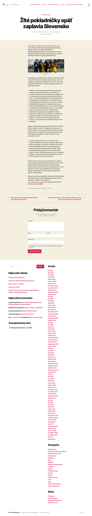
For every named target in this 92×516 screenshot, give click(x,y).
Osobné (50, 469)
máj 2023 (51, 353)
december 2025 (53, 286)
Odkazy (63, 4)
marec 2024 (51, 331)
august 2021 (52, 398)
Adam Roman (52, 449)
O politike (51, 466)
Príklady (50, 473)
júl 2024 (50, 322)
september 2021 (53, 396)
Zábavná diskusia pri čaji (28, 311)
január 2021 (51, 413)
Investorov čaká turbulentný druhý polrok (21, 280)
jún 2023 (50, 350)
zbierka (49, 188)
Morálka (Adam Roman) (55, 464)
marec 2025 (51, 305)
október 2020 (52, 420)
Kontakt (44, 4)
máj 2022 (51, 379)
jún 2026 (50, 273)
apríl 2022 (51, 381)
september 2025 (53, 292)
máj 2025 (51, 301)
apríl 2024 (51, 329)
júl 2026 (50, 270)
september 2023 (53, 344)
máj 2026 (51, 275)
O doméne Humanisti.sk (53, 4)
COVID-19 (32, 188)
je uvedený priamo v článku (42, 32)
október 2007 (52, 428)
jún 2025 (50, 299)
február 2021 (52, 411)
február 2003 (52, 430)
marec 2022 (51, 383)
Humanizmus (52, 456)
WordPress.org (52, 502)
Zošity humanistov (53, 486)
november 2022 (53, 366)
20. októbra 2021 (56, 32)
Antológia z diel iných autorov (57, 451)
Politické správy (53, 471)
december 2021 (53, 389)
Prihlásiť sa (51, 496)
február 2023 (52, 359)
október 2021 (52, 394)
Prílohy (50, 475)
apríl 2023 (51, 355)
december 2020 (53, 415)
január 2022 (51, 387)
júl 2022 (50, 374)
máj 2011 (51, 424)
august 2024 (52, 320)
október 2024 (52, 316)
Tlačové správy (46, 14)
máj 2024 (51, 327)
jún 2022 (50, 376)
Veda (49, 482)
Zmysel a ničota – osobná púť (34, 307)
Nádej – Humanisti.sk (15, 317)
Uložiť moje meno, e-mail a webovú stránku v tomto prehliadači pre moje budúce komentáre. (46, 246)
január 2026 (51, 283)
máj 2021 (51, 404)
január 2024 (51, 335)
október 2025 (52, 290)
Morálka (50, 462)
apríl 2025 (51, 303)
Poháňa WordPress (45, 512)
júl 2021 (50, 400)
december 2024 (53, 311)
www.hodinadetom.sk (34, 182)
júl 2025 (50, 296)
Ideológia (51, 458)
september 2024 (53, 318)
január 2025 (51, 309)
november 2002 (53, 433)
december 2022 (53, 363)
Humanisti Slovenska (35, 4)
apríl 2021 (51, 407)
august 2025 (52, 294)
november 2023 (53, 340)
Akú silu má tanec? (14, 287)
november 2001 (53, 435)
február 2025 (52, 307)
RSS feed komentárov (54, 500)
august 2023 (52, 346)
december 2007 (53, 426)
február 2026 (52, 281)
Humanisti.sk (16, 512)
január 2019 (51, 422)
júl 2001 (50, 437)
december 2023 (53, 337)
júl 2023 (50, 348)
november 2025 (53, 288)
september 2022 (53, 370)
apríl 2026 (51, 277)
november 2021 (53, 391)
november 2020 (53, 417)
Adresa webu (31, 239)
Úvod (49, 479)
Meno (29, 233)
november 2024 (53, 314)
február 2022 (52, 385)
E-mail (48, 233)
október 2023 (52, 342)
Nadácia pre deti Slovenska (41, 188)
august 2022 (52, 372)
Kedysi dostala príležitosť (16, 277)
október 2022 (52, 368)
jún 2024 (50, 324)
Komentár (30, 220)
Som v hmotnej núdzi (36, 317)
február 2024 (52, 333)
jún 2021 (50, 402)
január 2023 (51, 361)
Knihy (49, 460)
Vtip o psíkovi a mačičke (16, 284)
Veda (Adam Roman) (54, 484)
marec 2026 (51, 279)
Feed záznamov (53, 498)
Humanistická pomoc (54, 453)
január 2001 (51, 439)
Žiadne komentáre (47, 34)
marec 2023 (51, 357)
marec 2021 (51, 409)
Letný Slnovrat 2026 (27, 314)
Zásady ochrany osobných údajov (74, 4)
